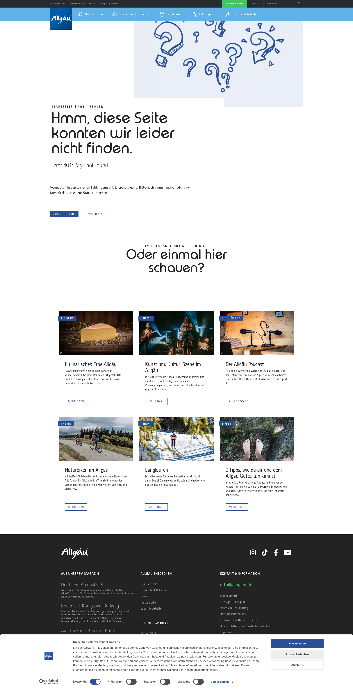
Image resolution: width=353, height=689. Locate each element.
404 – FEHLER (91, 106)
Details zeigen (220, 681)
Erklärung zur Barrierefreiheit (239, 620)
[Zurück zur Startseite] (61, 19)
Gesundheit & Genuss (154, 590)
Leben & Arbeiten (151, 608)
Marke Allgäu (149, 633)
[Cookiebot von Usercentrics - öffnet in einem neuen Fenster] (49, 682)
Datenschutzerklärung (234, 608)
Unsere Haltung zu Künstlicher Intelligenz (247, 626)
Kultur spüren (149, 602)
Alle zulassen (297, 643)
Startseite (62, 106)
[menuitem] (90, 14)
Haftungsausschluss (233, 614)
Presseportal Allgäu (232, 602)
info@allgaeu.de (236, 584)
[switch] (131, 682)
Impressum (227, 632)
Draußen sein (148, 584)
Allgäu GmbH (228, 595)
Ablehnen (297, 665)
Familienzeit (148, 596)
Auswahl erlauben (297, 654)
